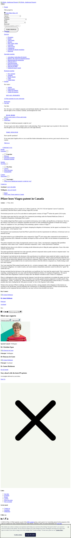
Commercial (11, 48)
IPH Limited (30, 522)
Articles (10, 87)
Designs (10, 42)
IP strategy (10, 37)
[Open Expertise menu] (7, 151)
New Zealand (11, 73)
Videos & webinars (13, 90)
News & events (8, 170)
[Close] (68, 527)
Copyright (10, 45)
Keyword (6, 24)
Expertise (6, 17)
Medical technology (13, 65)
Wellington (7, 511)
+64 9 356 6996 (11, 187)
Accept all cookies (30, 534)
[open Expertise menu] (5, 154)
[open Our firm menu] (5, 167)
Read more (10, 115)
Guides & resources (13, 92)
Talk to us (7, 143)
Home (6, 193)
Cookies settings (18, 534)
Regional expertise (9, 71)
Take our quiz (12, 132)
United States (11, 80)
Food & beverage (12, 63)
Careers (6, 118)
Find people (11, 29)
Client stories (11, 89)
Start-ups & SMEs (13, 66)
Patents (10, 39)
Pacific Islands (11, 77)
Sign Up (3, 379)
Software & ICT (12, 61)
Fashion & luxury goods (14, 68)
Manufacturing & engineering (16, 60)
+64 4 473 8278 (11, 190)
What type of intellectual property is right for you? (17, 181)
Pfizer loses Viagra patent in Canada (14, 194)
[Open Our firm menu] (7, 164)
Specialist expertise (9, 54)
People (6, 7)
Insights (6, 81)
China (9, 78)
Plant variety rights (13, 43)
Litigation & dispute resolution (16, 49)
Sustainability (8, 171)
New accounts (8, 501)
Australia (10, 75)
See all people (4, 369)
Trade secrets (11, 46)
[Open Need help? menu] (8, 176)
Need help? (7, 120)
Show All (15, 13)
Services (6, 14)
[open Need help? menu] (5, 179)
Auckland (7, 510)
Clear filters (8, 13)
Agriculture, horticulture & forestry (17, 57)
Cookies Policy (59, 530)
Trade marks (11, 40)
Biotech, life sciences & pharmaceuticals (19, 58)
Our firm (6, 103)
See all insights (13, 95)
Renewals (10, 51)
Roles (5, 21)
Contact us (7, 147)
